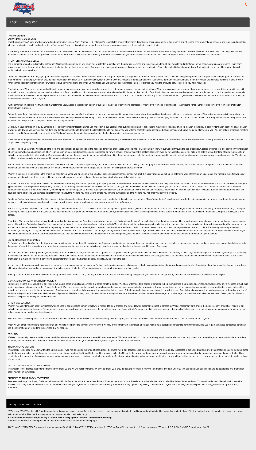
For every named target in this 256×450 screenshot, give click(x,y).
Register (31, 22)
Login (14, 22)
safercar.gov (82, 414)
